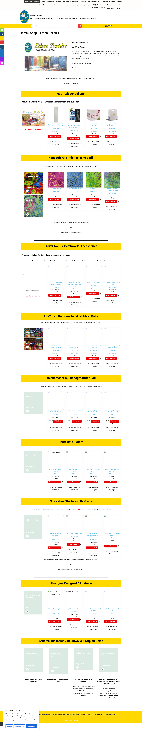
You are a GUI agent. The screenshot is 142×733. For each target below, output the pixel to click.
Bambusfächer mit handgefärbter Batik (71, 378)
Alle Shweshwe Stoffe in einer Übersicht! (71, 569)
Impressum (98, 714)
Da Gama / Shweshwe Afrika (90, 1)
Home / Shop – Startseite (32, 1)
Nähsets (58, 1)
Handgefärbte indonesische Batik (71, 157)
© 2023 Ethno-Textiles (71, 720)
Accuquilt (117, 5)
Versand (57, 131)
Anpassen (9, 726)
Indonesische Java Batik (70, 1)
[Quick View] (57, 133)
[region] (21, 719)
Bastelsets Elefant (71, 442)
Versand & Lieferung (79, 714)
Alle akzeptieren (31, 726)
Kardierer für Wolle (106, 5)
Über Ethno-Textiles (113, 8)
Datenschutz (67, 714)
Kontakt (90, 714)
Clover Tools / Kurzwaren (58, 5)
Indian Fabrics (42, 5)
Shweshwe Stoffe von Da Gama (71, 501)
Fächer (43, 1)
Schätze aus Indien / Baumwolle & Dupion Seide (71, 641)
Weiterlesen (57, 421)
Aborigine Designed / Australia (112, 1)
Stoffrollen (50, 1)
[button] (56, 143)
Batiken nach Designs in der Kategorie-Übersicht (73, 223)
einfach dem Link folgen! (71, 83)
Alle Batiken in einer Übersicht (71, 232)
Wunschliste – (110, 714)
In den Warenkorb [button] (55, 136)
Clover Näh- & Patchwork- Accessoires (71, 246)
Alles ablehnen (19, 726)
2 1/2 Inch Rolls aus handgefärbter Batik (71, 316)
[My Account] (103, 26)
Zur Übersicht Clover (33, 296)
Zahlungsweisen (56, 714)
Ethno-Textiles (36, 15)
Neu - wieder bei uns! (71, 93)
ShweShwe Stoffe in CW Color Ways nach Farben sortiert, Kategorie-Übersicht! (73, 560)
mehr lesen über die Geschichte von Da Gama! (96, 510)
